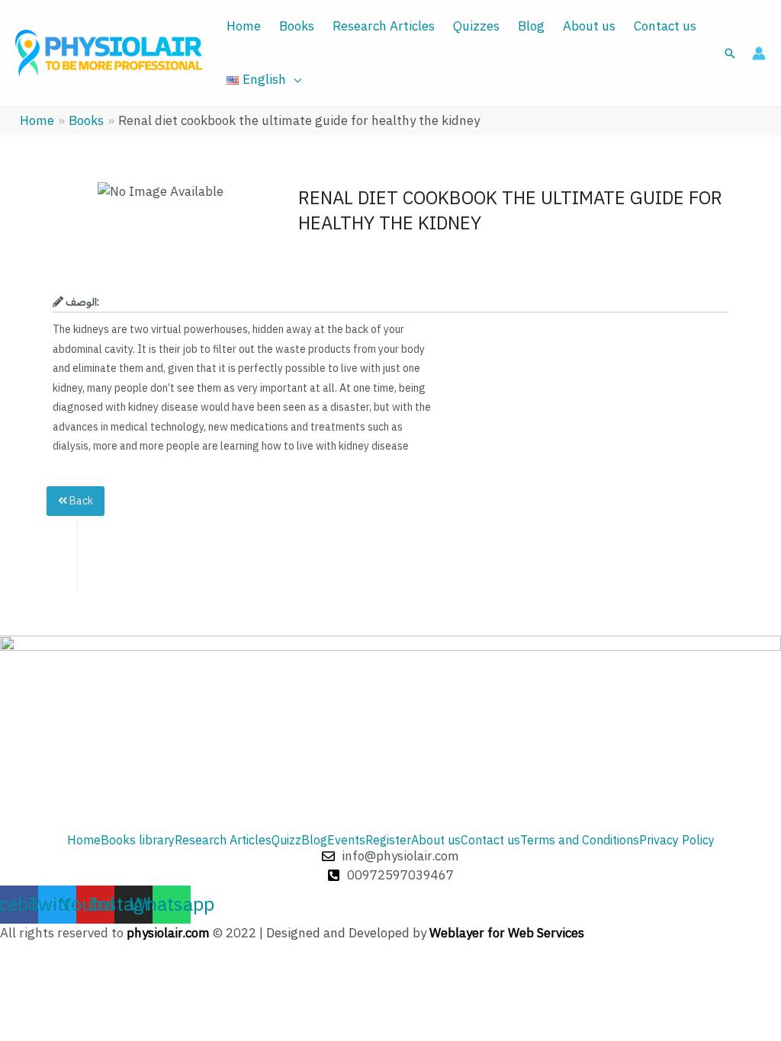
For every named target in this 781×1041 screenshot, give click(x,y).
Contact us (665, 26)
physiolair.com (168, 933)
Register (388, 840)
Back (80, 501)
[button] (730, 53)
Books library (138, 840)
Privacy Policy (677, 840)
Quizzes (476, 26)
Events (346, 840)
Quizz (286, 840)
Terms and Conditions (579, 840)
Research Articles (384, 26)
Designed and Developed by (425, 933)
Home (244, 26)
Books (296, 26)
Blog (531, 26)
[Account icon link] (759, 53)
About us (589, 26)
